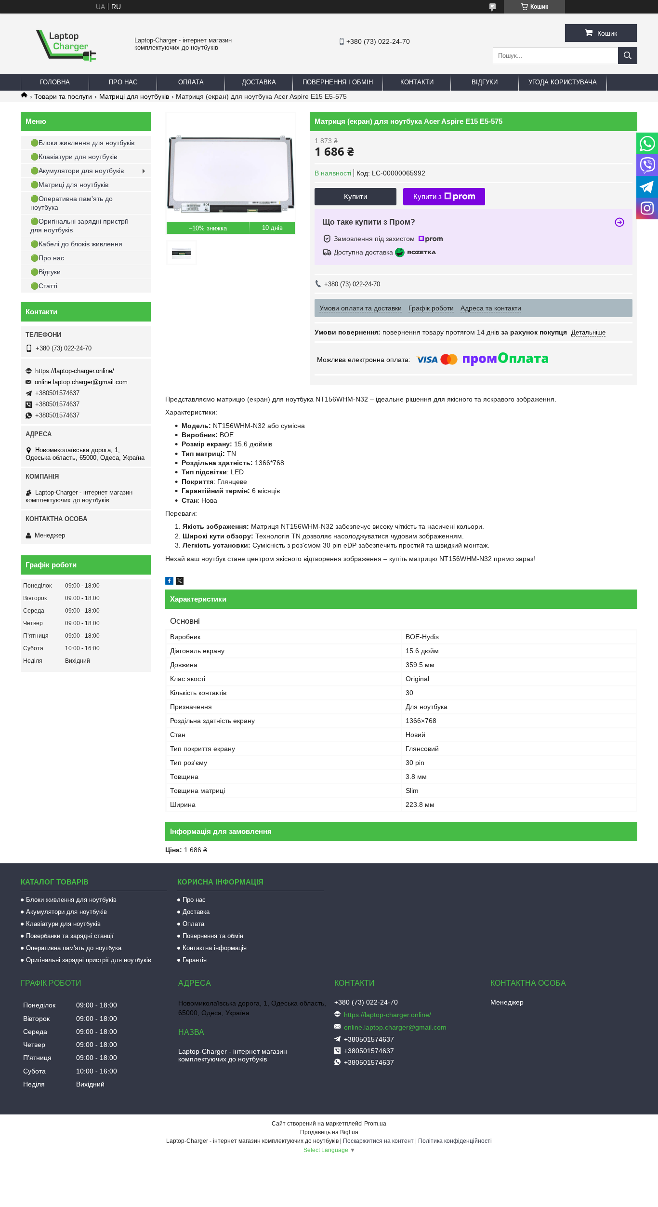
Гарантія (195, 960)
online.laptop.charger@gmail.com (81, 382)
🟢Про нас (47, 258)
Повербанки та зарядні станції (70, 935)
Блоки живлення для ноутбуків (71, 899)
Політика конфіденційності (455, 1141)
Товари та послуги (63, 96)
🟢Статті (43, 286)
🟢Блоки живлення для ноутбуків (82, 143)
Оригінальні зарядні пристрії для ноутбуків (88, 960)
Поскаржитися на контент (378, 1141)
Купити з (427, 196)
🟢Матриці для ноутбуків (69, 184)
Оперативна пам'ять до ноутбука (73, 948)
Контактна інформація (215, 948)
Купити (355, 196)
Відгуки (485, 82)
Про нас (123, 82)
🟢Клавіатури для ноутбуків (73, 157)
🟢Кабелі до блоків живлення (76, 244)
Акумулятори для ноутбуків (66, 911)
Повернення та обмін (213, 935)
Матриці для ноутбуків (134, 96)
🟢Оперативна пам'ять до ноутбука (71, 203)
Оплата (191, 82)
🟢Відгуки (45, 272)
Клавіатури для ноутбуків (63, 923)
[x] (180, 582)
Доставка (259, 82)
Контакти (417, 82)
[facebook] (169, 582)
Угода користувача (562, 82)
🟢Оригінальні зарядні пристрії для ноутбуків (79, 225)
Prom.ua (375, 1123)
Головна (55, 82)
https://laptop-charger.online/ (74, 371)
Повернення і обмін (338, 82)
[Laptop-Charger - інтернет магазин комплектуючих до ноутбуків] (66, 69)
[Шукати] (627, 55)
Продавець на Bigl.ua (329, 1132)
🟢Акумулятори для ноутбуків (77, 170)
